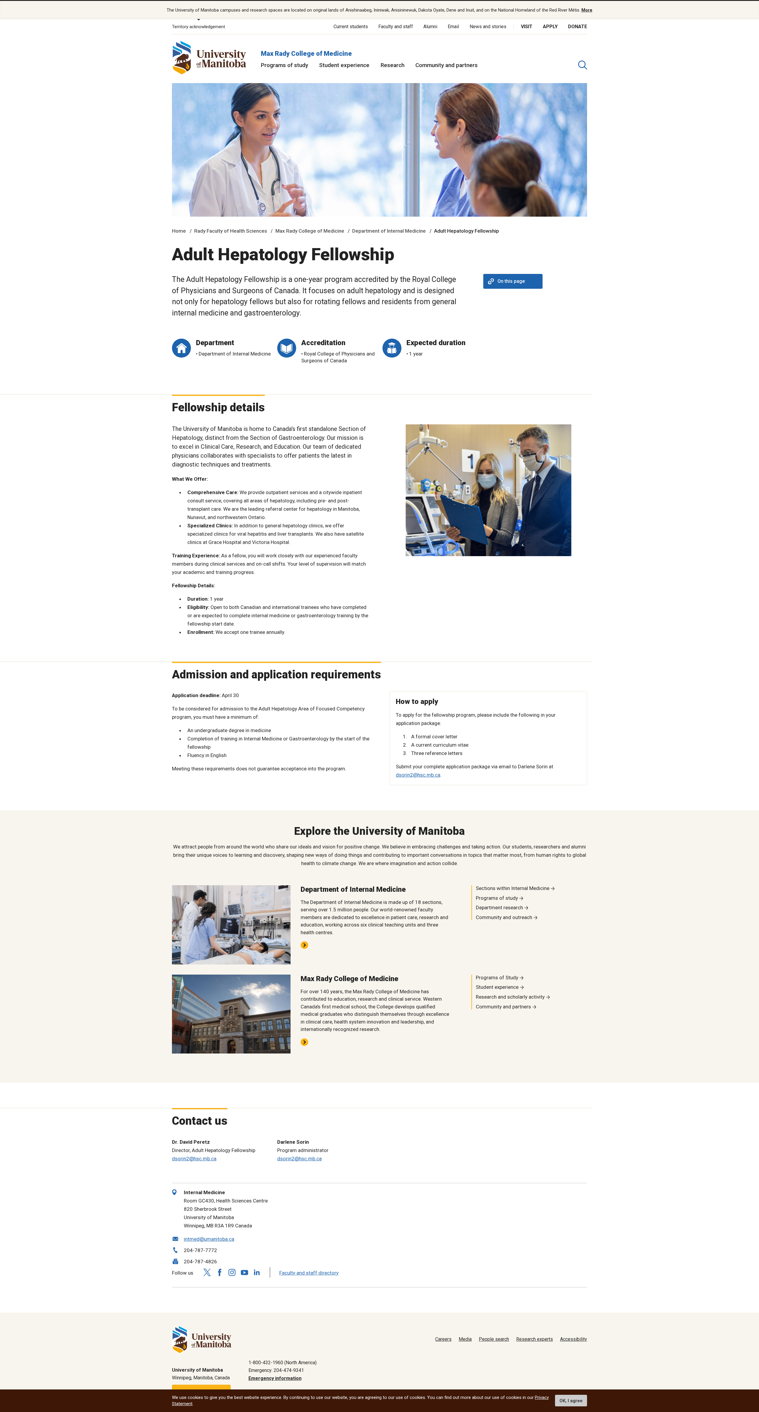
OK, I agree (571, 1400)
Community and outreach (504, 917)
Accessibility (573, 1339)
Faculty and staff (395, 26)
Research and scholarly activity (510, 997)
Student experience (344, 65)
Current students (351, 26)
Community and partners (446, 65)
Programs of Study (497, 978)
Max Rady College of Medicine (306, 53)
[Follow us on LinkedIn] (257, 1271)
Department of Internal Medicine (389, 231)
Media (465, 1339)
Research (392, 65)
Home (179, 231)
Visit (526, 26)
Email (453, 26)
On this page (511, 281)
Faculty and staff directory (309, 1273)
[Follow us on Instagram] (232, 1272)
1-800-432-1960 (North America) (282, 1362)
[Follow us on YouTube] (244, 1271)
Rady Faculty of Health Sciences (230, 231)
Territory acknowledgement (198, 26)
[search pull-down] (582, 65)
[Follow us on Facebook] (219, 1272)
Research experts (534, 1339)
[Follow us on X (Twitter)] (207, 1272)
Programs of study (284, 65)
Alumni (430, 26)
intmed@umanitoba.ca (209, 1239)
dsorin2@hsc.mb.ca (418, 775)
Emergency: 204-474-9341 (276, 1370)
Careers (443, 1339)
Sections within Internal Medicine (512, 888)
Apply (550, 26)
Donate (577, 26)
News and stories (488, 26)
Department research (499, 907)
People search (494, 1339)
